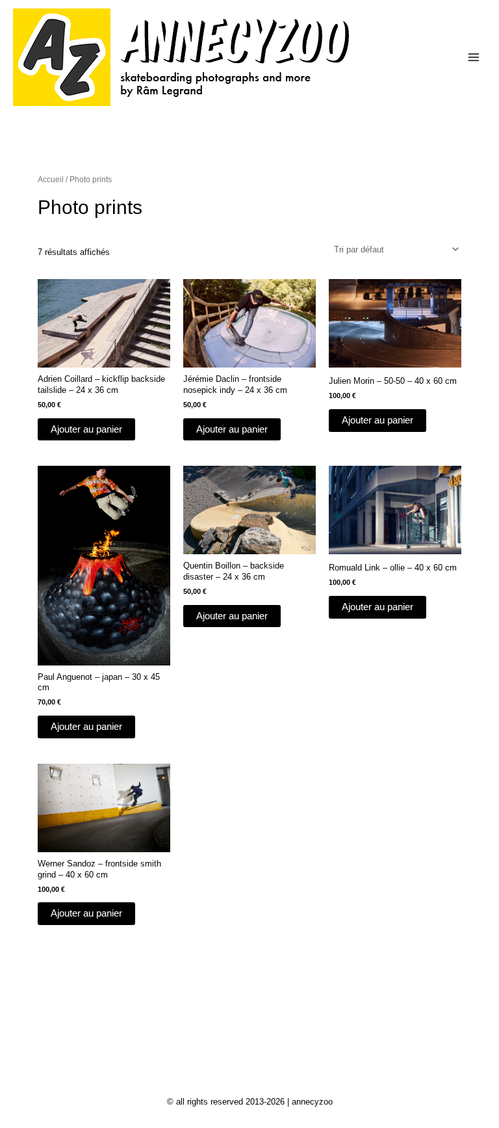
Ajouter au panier (86, 429)
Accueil (51, 179)
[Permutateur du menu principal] (473, 57)
